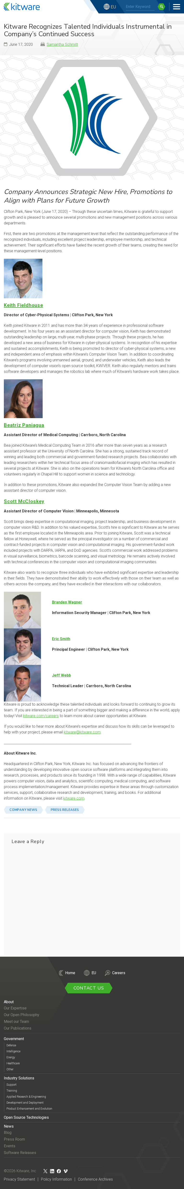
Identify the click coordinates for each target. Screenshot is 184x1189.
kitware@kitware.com (82, 732)
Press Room (14, 1139)
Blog (8, 1132)
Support (11, 1084)
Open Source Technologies (26, 1117)
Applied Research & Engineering (26, 1096)
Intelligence (13, 1051)
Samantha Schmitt (62, 44)
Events (9, 1146)
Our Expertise (15, 1008)
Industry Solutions (19, 1078)
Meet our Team (16, 1021)
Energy (10, 1057)
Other (9, 1069)
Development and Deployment (25, 1102)
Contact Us (89, 988)
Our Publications (17, 1028)
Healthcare (13, 1063)
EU (113, 6)
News (9, 1126)
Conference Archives (95, 1179)
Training (11, 1090)
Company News (23, 810)
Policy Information (56, 1179)
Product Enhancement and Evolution (29, 1108)
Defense (11, 1045)
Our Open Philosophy (21, 1015)
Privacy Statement (19, 1179)
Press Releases (65, 810)
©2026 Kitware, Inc (20, 1171)
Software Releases (20, 1152)
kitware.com (73, 798)
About (9, 1002)
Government (14, 1039)
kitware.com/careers (41, 716)
